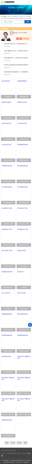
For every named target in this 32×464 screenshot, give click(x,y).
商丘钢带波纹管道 (24, 329)
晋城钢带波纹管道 (8, 181)
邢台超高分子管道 (24, 223)
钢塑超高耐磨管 (24, 96)
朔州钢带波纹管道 (24, 160)
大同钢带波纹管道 (8, 202)
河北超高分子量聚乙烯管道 (8, 393)
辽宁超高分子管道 (8, 266)
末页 (25, 442)
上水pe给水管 (8, 308)
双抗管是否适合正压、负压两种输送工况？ (16, 43)
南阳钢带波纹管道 (24, 351)
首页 (7, 442)
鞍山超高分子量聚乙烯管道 (8, 414)
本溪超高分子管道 (24, 245)
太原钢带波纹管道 (24, 202)
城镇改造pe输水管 (8, 287)
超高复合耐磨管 (8, 118)
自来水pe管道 (24, 308)
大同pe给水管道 (23, 139)
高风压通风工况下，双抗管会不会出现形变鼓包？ (16, 57)
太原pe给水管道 (8, 160)
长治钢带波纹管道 (24, 181)
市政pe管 (23, 287)
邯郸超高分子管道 (8, 245)
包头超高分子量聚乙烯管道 (24, 372)
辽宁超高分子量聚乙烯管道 (24, 414)
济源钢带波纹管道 (8, 351)
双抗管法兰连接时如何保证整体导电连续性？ (16, 65)
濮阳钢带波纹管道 (8, 329)
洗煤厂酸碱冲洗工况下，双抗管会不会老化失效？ (16, 50)
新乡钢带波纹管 (8, 372)
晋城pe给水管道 (23, 118)
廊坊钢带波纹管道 (8, 435)
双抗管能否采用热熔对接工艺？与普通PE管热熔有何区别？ (16, 72)
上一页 (12, 442)
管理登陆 (26, 462)
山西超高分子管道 (8, 223)
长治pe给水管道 (8, 139)
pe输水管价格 (24, 266)
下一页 (19, 442)
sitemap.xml (19, 462)
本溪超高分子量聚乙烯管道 (24, 393)
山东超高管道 (8, 96)
